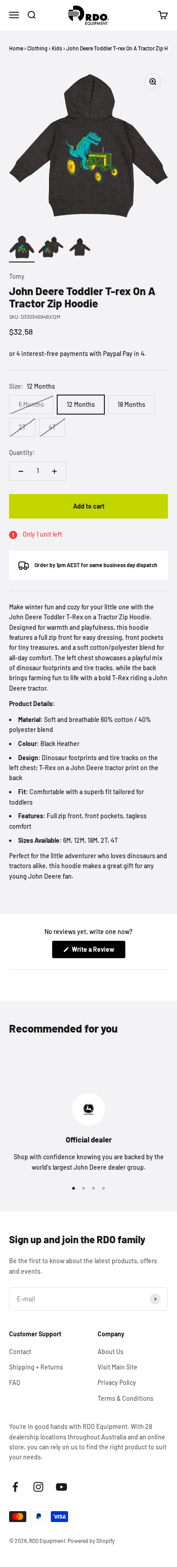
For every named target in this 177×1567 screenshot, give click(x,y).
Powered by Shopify (91, 1540)
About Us (110, 1351)
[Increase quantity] (54, 471)
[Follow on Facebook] (15, 1487)
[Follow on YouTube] (61, 1487)
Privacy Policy (117, 1382)
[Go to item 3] (80, 248)
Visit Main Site (118, 1367)
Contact (20, 1351)
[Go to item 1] (21, 248)
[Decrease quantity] (21, 471)
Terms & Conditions (125, 1398)
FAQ (14, 1382)
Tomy (17, 276)
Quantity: (22, 452)
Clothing (37, 48)
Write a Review (98, 952)
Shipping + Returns (36, 1367)
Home (16, 48)
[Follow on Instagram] (38, 1487)
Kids (57, 48)
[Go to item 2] (51, 248)
